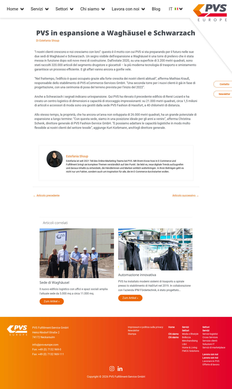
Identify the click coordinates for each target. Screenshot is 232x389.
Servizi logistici (210, 334)
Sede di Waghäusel (54, 282)
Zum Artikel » (52, 301)
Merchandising (190, 340)
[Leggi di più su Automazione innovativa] (155, 249)
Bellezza (186, 337)
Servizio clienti (209, 340)
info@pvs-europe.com (45, 344)
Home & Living (189, 347)
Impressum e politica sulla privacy (145, 327)
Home (12, 8)
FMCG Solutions (190, 351)
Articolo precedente (46, 195)
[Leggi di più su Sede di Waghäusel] (77, 253)
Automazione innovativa (137, 274)
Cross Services (210, 337)
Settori (62, 8)
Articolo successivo (185, 195)
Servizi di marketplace (213, 347)
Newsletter (133, 330)
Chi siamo (89, 8)
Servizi (37, 8)
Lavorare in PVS (210, 361)
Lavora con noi (125, 8)
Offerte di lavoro (210, 364)
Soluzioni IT (208, 344)
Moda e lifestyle (190, 334)
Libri (184, 344)
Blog (156, 8)
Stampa (132, 334)
